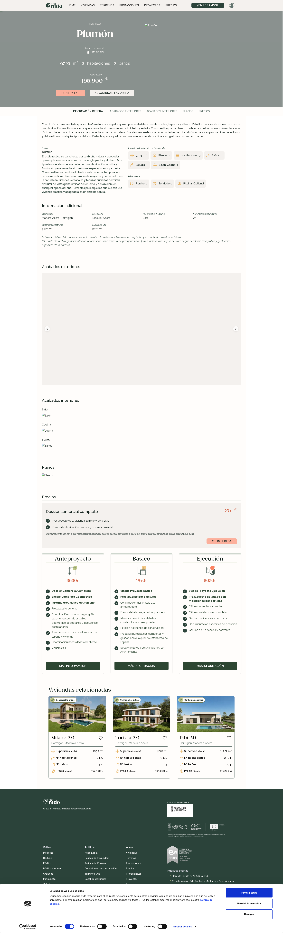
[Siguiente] (235, 328)
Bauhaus (47, 858)
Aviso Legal (91, 852)
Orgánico (48, 873)
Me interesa (222, 541)
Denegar (249, 914)
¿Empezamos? (207, 5)
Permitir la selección (249, 903)
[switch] (102, 926)
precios (204, 111)
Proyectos (152, 5)
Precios (171, 5)
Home (71, 5)
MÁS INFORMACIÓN (72, 666)
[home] (54, 5)
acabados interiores (161, 111)
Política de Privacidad (97, 858)
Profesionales (133, 873)
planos (187, 111)
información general (88, 111)
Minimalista (49, 879)
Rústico (47, 863)
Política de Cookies (95, 863)
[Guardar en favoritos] (100, 738)
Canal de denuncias (95, 879)
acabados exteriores (125, 111)
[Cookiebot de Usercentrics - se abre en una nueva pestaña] (27, 926)
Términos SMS (92, 873)
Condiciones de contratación (101, 868)
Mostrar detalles (182, 926)
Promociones (129, 5)
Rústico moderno (52, 868)
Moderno (48, 852)
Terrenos (107, 5)
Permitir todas (249, 892)
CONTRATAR (70, 93)
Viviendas (88, 5)
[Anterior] (47, 328)
